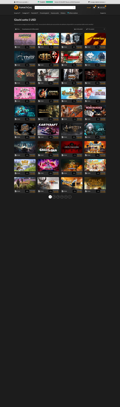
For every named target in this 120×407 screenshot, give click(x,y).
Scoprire (16, 13)
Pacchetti (34, 13)
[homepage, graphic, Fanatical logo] (23, 7)
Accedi (89, 7)
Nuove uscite (55, 13)
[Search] (74, 7)
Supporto (103, 13)
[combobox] (60, 7)
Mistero (63, 13)
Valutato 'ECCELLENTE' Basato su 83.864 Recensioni (67, 2)
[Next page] (69, 196)
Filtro (18, 29)
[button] (21, 2)
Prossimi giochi (44, 13)
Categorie (25, 13)
